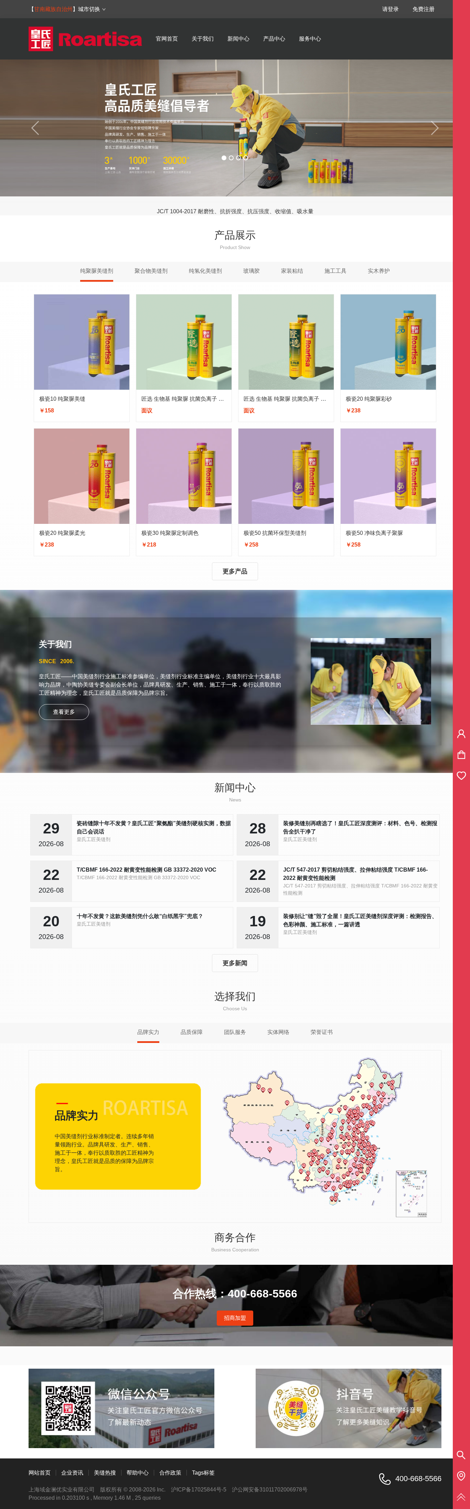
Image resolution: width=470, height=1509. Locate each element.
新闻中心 (238, 39)
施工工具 (335, 271)
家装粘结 (292, 271)
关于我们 (203, 39)
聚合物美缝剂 (151, 271)
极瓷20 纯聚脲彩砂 (369, 399)
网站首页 (40, 1473)
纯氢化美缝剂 (205, 271)
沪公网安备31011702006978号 (270, 1489)
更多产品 (235, 571)
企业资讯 (72, 1473)
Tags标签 (203, 1473)
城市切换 (89, 9)
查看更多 (64, 712)
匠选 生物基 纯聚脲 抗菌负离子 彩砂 (288, 399)
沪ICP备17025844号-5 (198, 1489)
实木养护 (379, 271)
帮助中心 (138, 1473)
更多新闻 (235, 963)
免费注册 (424, 9)
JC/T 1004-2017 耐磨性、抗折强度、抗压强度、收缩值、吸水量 (235, 205)
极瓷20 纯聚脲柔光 (62, 533)
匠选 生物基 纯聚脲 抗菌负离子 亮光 (185, 399)
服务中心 (310, 39)
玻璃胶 (251, 271)
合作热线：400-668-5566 (235, 1293)
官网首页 (167, 39)
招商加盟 (235, 1318)
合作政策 (170, 1473)
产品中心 (274, 39)
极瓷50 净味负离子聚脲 (374, 533)
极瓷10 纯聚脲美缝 (62, 399)
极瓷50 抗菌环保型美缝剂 (275, 533)
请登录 (390, 9)
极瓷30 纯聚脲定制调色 (170, 533)
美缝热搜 (105, 1473)
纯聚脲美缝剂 (96, 271)
